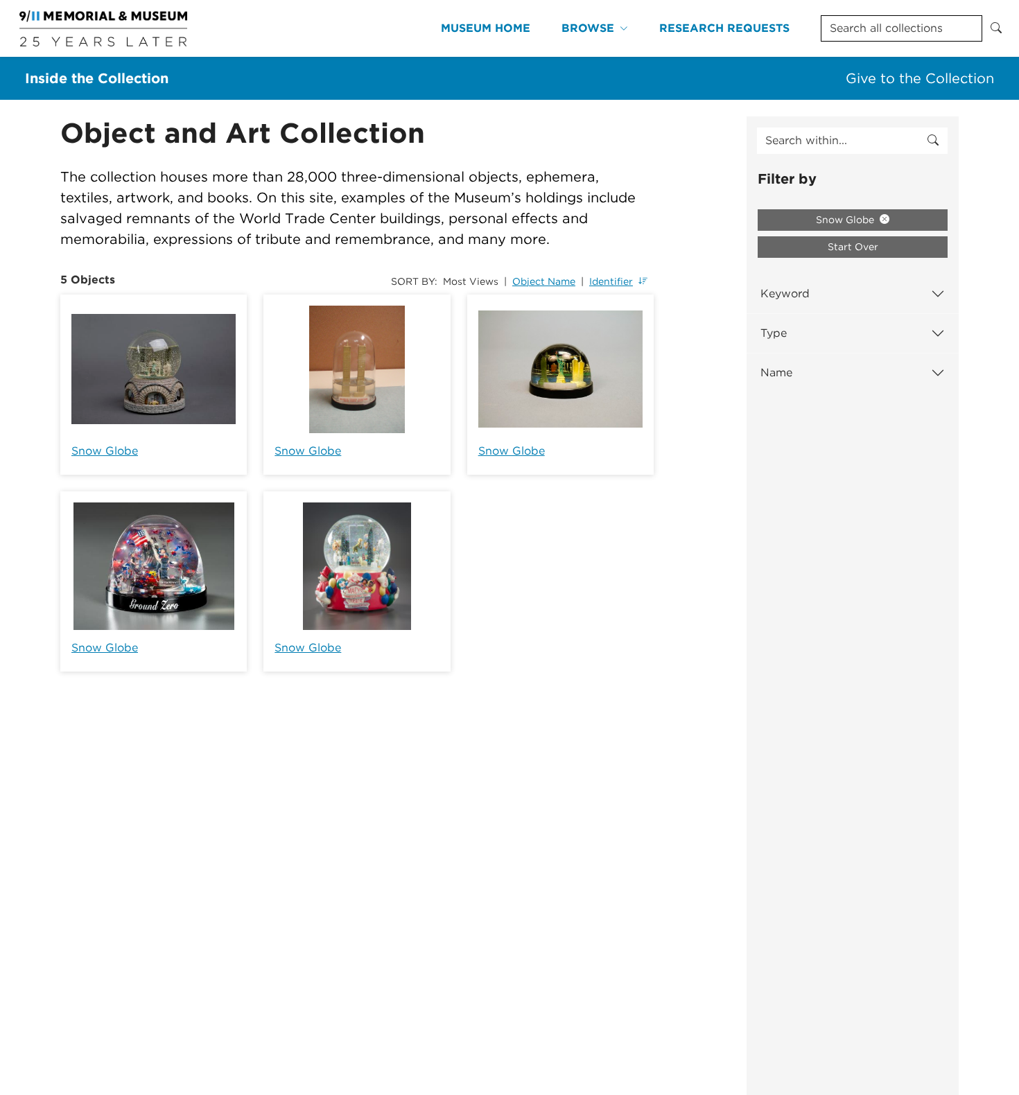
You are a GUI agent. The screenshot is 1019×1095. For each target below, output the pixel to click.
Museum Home (485, 28)
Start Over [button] (853, 246)
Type (773, 333)
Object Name (543, 281)
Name (776, 372)
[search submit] (933, 141)
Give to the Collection (920, 78)
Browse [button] (587, 28)
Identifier (611, 281)
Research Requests (724, 28)
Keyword (785, 293)
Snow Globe (104, 450)
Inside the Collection (96, 78)
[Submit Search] (996, 28)
